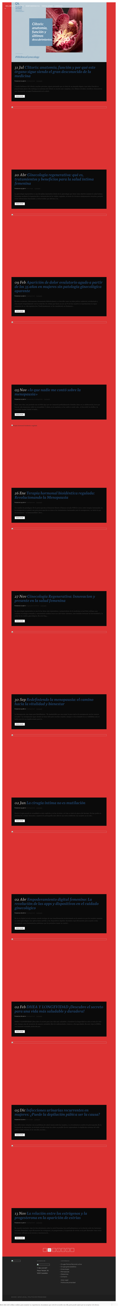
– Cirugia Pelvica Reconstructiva (71, 1264)
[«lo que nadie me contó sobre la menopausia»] (59, 353)
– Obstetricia (64, 1274)
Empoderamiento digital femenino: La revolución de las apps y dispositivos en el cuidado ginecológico (57, 903)
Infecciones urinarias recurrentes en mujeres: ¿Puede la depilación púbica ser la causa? (57, 1112)
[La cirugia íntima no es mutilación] (59, 766)
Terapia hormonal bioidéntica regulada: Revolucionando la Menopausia (55, 495)
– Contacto (64, 1276)
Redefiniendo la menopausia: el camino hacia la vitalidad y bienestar (54, 701)
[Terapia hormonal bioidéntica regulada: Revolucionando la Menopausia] (59, 456)
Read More (19, 96)
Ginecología (29, 188)
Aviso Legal (64, 1280)
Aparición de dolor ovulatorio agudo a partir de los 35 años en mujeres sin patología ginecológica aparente (59, 286)
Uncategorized (30, 81)
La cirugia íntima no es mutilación (56, 802)
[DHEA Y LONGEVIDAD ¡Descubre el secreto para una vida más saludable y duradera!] (59, 970)
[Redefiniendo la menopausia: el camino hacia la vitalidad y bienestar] (59, 662)
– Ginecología (65, 1269)
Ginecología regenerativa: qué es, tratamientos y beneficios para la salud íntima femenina (54, 179)
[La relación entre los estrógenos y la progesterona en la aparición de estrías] (59, 1176)
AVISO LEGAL (22, 1297)
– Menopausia (65, 1271)
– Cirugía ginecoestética (68, 1266)
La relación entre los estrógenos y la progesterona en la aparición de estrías (51, 1215)
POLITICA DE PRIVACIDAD (37, 1297)
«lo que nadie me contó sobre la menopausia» (48, 391)
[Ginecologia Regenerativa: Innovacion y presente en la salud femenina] (59, 559)
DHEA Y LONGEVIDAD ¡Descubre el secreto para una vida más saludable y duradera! (59, 1008)
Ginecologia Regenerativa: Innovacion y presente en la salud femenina (55, 598)
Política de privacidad (68, 1282)
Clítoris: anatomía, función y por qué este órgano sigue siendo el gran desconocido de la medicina (55, 71)
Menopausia (29, 399)
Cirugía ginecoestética (32, 605)
